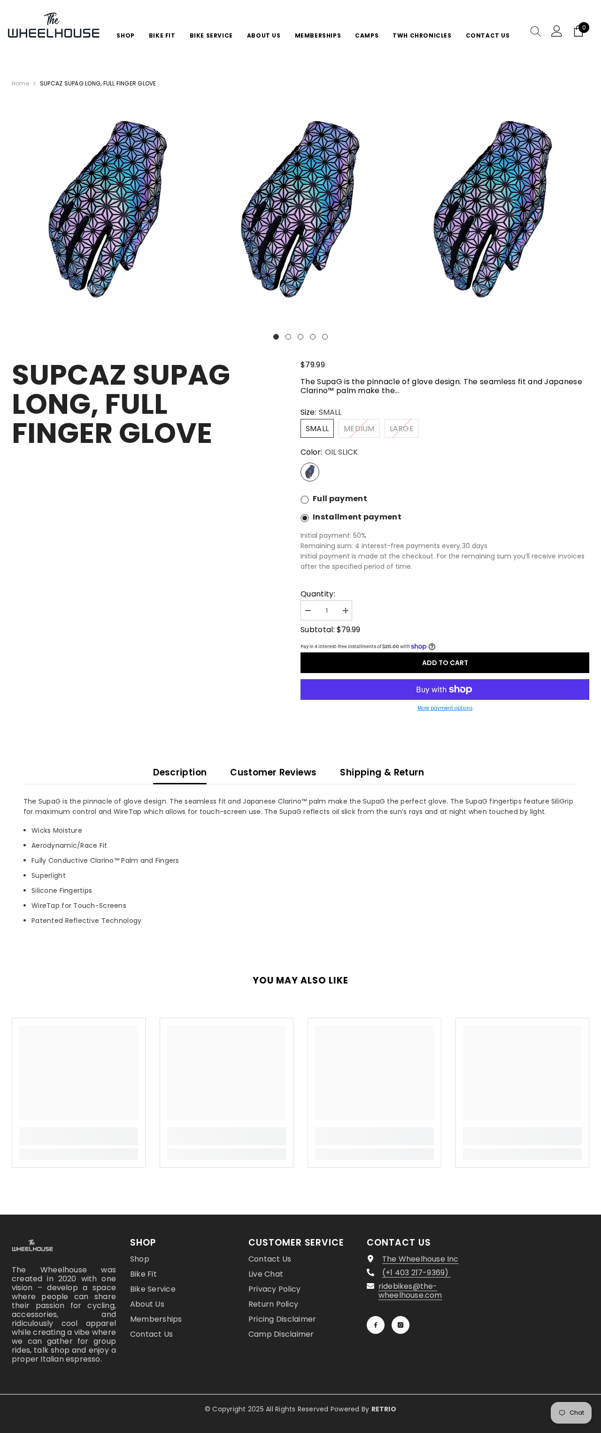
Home (20, 83)
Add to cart (445, 662)
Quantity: (317, 593)
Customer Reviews (273, 772)
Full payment (340, 499)
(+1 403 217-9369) (416, 1272)
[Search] (535, 31)
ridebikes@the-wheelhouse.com (410, 1291)
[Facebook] (376, 1325)
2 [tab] (288, 337)
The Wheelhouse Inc (420, 1259)
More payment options (445, 708)
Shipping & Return (382, 772)
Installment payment (357, 517)
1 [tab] (276, 337)
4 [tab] (313, 337)
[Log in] (557, 31)
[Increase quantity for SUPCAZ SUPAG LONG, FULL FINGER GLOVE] (345, 610)
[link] (78, 1136)
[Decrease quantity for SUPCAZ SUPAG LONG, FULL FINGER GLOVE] (307, 610)
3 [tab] (300, 337)
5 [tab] (325, 337)
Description (180, 772)
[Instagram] (400, 1325)
